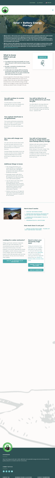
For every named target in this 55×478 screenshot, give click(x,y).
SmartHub (40, 252)
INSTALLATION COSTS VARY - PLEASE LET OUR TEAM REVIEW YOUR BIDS (37, 229)
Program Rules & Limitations (35, 220)
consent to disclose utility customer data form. (35, 259)
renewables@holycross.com (11, 47)
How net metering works (34, 211)
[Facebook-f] (6, 471)
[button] (53, 10)
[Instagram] (9, 471)
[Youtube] (12, 471)
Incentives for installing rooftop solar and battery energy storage (37, 214)
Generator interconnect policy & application (36, 218)
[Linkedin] (4, 471)
